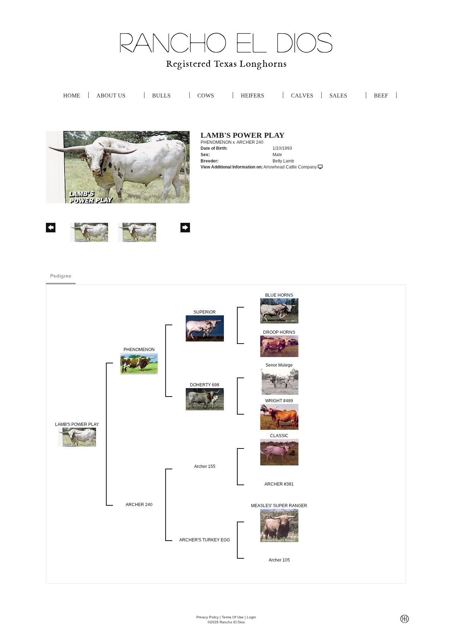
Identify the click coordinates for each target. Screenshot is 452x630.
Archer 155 (204, 466)
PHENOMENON (216, 142)
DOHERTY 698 (204, 384)
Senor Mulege (279, 365)
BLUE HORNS (279, 295)
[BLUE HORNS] (279, 310)
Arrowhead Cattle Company (290, 167)
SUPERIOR (205, 312)
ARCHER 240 (250, 142)
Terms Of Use (233, 617)
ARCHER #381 (279, 484)
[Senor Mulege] (279, 381)
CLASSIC (279, 435)
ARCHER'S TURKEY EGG (204, 539)
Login (251, 617)
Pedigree (60, 276)
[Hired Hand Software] (404, 621)
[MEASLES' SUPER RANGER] (279, 525)
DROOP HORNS (279, 332)
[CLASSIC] (279, 451)
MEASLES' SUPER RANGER (279, 505)
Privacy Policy (207, 617)
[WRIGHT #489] (279, 416)
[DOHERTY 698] (205, 398)
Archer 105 (279, 560)
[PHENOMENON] (139, 363)
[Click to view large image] (118, 167)
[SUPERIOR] (205, 328)
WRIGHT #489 (279, 400)
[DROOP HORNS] (279, 345)
